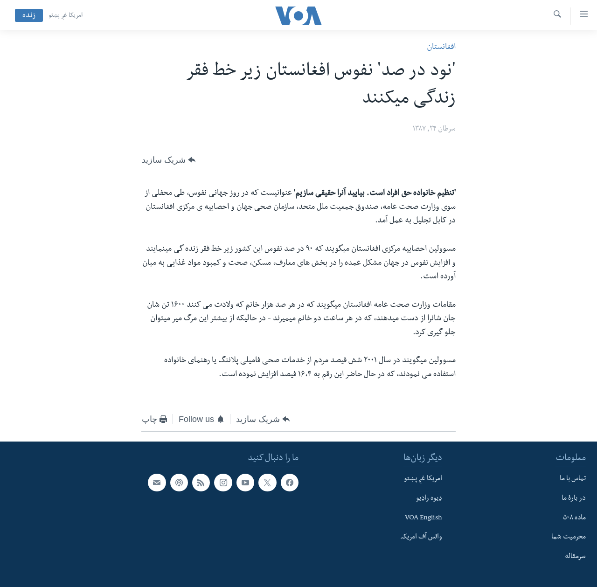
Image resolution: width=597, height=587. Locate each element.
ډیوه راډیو (429, 499)
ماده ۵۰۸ (574, 518)
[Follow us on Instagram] (223, 482)
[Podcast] (179, 482)
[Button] (168, 160)
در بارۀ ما (574, 499)
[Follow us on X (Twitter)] (267, 482)
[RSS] (201, 482)
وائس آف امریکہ (421, 537)
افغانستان (441, 48)
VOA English (423, 518)
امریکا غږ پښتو (66, 16)
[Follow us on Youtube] (245, 482)
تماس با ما (573, 479)
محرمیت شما (568, 537)
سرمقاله (575, 557)
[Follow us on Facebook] (289, 482)
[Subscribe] (157, 482)
